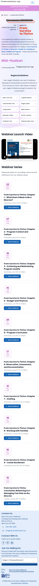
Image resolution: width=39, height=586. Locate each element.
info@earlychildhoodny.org (16, 531)
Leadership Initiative (17, 15)
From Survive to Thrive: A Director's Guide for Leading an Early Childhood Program (19, 49)
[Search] (32, 2)
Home (6, 15)
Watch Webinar (13, 207)
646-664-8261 (11, 527)
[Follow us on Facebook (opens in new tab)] (3, 543)
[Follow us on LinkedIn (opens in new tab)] (12, 543)
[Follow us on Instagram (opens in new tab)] (7, 543)
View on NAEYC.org (14, 19)
